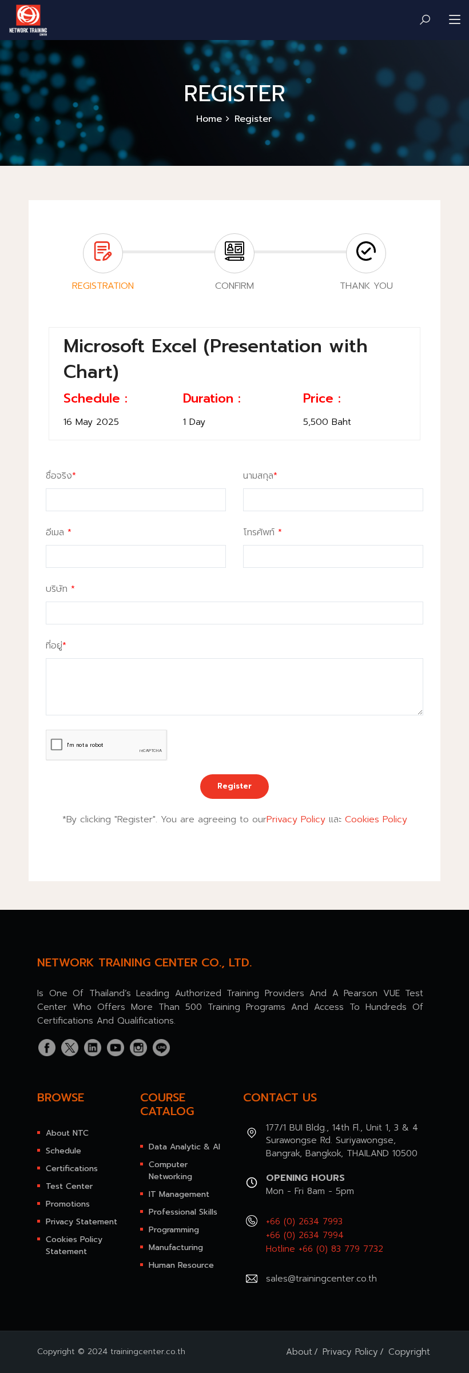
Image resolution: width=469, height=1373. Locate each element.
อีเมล (58, 532)
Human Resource (181, 1265)
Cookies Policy (376, 819)
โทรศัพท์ (262, 532)
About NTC (67, 1133)
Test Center (69, 1186)
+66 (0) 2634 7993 (304, 1221)
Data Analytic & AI (184, 1147)
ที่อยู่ (56, 645)
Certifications (72, 1169)
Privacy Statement (81, 1222)
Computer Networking (170, 1171)
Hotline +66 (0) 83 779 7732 (324, 1249)
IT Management (179, 1194)
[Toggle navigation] (454, 20)
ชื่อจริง (61, 476)
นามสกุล (260, 476)
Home (209, 119)
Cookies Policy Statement (74, 1245)
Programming (174, 1230)
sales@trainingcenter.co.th (321, 1278)
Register (234, 786)
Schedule (63, 1151)
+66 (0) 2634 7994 (305, 1235)
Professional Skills (183, 1212)
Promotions (68, 1204)
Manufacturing (176, 1247)
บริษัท (60, 589)
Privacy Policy (296, 819)
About (299, 1352)
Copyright (409, 1352)
